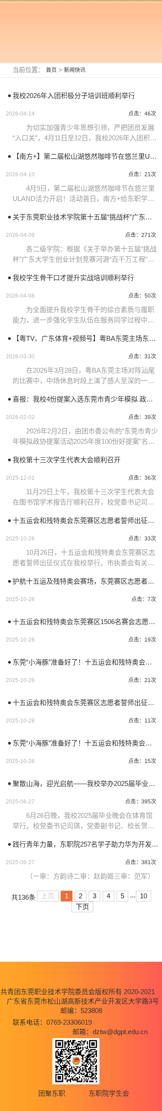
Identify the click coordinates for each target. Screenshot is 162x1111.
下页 (82, 906)
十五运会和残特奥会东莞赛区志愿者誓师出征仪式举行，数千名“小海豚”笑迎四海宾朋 (85, 702)
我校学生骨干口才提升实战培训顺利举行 (73, 277)
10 (143, 896)
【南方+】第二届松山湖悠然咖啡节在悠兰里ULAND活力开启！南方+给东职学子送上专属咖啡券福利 (85, 156)
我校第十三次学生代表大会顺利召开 (67, 460)
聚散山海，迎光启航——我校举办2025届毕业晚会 (85, 783)
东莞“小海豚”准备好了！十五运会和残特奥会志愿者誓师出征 (85, 662)
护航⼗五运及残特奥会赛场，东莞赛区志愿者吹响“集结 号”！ (85, 581)
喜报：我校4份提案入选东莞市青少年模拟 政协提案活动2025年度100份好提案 (85, 399)
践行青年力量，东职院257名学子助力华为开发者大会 (85, 844)
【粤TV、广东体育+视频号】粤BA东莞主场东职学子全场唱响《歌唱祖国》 (85, 338)
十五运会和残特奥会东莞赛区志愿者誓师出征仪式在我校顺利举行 (85, 520)
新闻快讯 (75, 70)
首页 (51, 70)
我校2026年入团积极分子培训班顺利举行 (74, 95)
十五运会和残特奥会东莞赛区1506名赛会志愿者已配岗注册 (85, 621)
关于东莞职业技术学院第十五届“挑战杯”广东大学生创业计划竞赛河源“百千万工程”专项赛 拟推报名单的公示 (85, 217)
